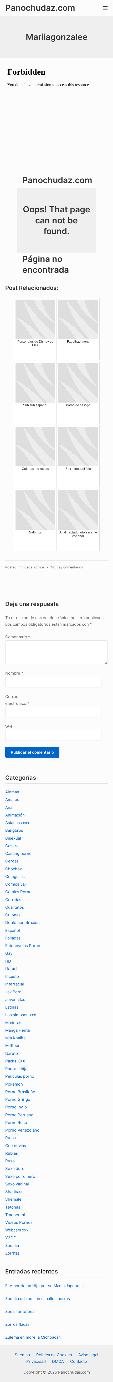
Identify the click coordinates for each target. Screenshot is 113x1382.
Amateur (13, 799)
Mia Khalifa (15, 1037)
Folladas (12, 938)
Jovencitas (15, 999)
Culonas (12, 914)
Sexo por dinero (20, 1176)
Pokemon (14, 1084)
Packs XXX (15, 1061)
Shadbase (14, 1191)
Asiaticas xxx (17, 822)
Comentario (17, 636)
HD (8, 961)
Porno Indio (16, 1106)
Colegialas (15, 876)
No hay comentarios (67, 567)
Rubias (11, 1153)
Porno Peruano (19, 1114)
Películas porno (19, 1076)
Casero (12, 845)
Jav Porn (13, 991)
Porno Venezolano (22, 1130)
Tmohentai (15, 1214)
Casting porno (18, 853)
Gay (8, 953)
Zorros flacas (17, 1324)
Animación (15, 815)
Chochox (13, 868)
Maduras (13, 1022)
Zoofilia (12, 1245)
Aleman (12, 791)
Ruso (10, 1160)
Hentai (11, 968)
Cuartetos (14, 907)
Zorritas (12, 1253)
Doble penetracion (22, 922)
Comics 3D (15, 884)
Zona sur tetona (19, 1311)
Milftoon (12, 1045)
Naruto (11, 1053)
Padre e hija (16, 1068)
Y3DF (10, 1237)
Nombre (14, 673)
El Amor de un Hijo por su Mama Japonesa (44, 1285)
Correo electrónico (17, 700)
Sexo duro (14, 1168)
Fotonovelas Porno (22, 945)
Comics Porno (18, 891)
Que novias (15, 1145)
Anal (9, 807)
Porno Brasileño (20, 1091)
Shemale (13, 1199)
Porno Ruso (16, 1122)
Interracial (14, 984)
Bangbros (14, 830)
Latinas (11, 1007)
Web (9, 726)
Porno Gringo (17, 1099)
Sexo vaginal (17, 1183)
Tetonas (12, 1207)
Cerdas (12, 861)
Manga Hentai (18, 1030)
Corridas (13, 899)
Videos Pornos (33, 567)
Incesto (12, 976)
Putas (10, 1137)
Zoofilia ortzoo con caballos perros (37, 1298)
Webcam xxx (16, 1229)
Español (12, 930)
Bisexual (13, 838)
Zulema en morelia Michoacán (33, 1337)
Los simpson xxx (20, 1014)
